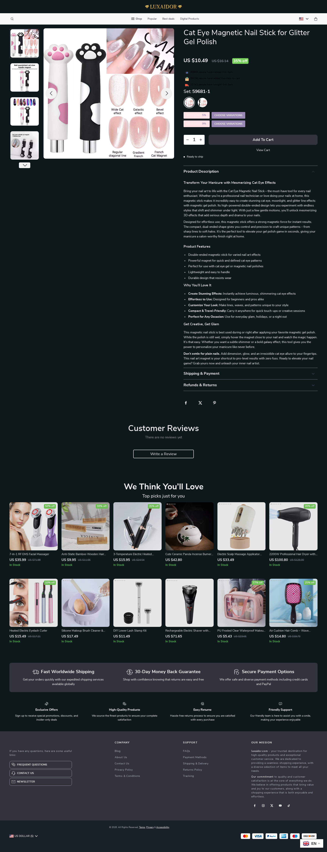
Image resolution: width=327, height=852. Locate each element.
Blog (118, 751)
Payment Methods (195, 757)
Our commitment (262, 777)
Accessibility (162, 827)
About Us (121, 757)
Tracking (188, 776)
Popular (152, 19)
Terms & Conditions (127, 776)
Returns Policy (192, 770)
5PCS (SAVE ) (196, 123)
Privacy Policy (124, 770)
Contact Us (122, 763)
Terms (142, 827)
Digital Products (189, 19)
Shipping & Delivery (195, 763)
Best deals (168, 19)
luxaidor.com (259, 751)
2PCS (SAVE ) (196, 115)
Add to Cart (263, 140)
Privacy (150, 827)
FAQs (186, 751)
